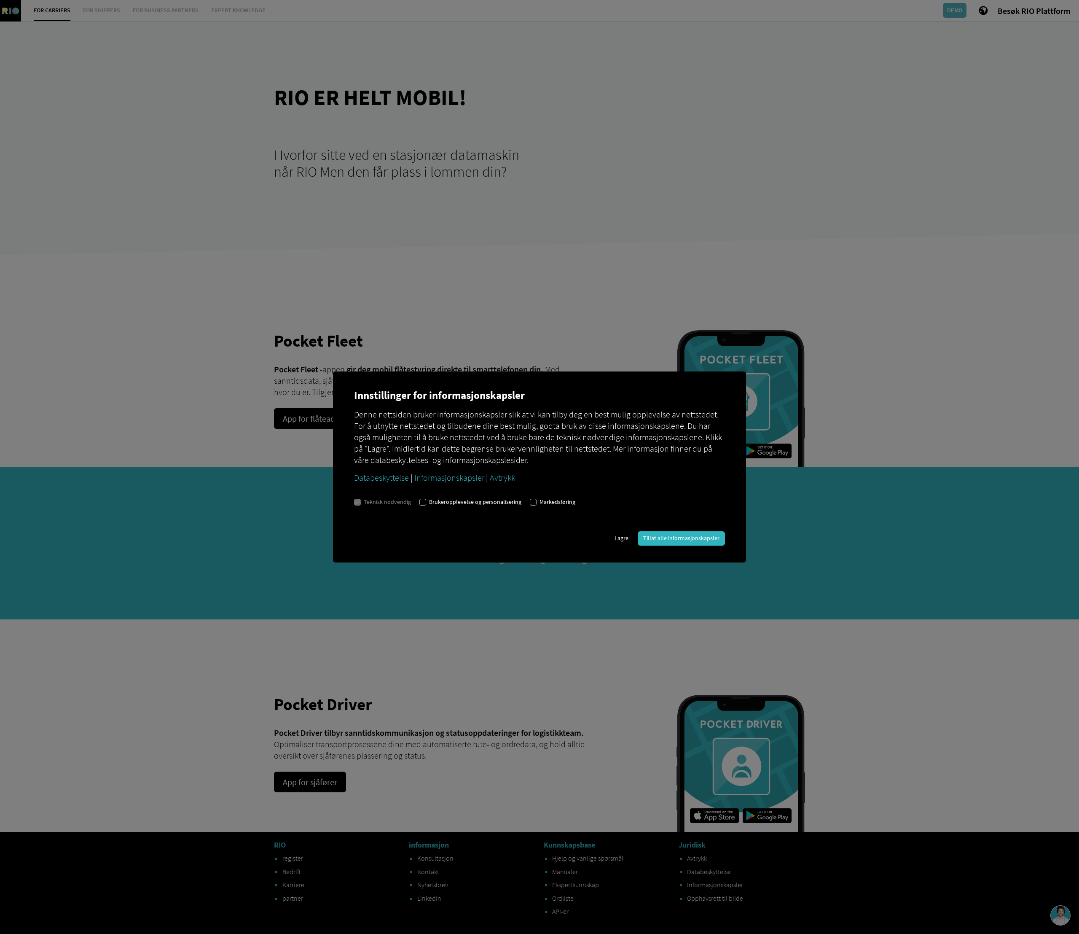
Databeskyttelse (381, 477)
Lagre (621, 538)
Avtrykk (502, 477)
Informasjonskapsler (449, 477)
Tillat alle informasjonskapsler (681, 538)
